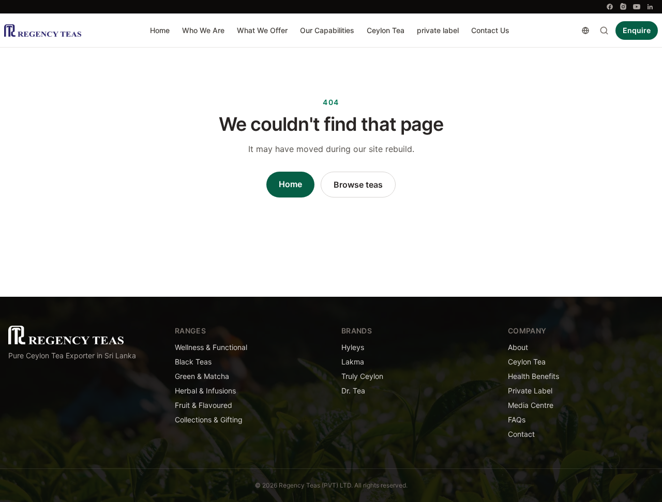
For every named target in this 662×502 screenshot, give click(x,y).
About (518, 347)
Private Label (530, 390)
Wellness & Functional (211, 347)
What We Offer (262, 30)
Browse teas (358, 184)
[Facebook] (609, 6)
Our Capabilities (327, 30)
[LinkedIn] (650, 6)
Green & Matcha (202, 376)
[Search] (604, 30)
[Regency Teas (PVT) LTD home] (42, 30)
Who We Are (203, 30)
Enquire (637, 30)
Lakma (352, 361)
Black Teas (193, 361)
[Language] (585, 30)
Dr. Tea (353, 390)
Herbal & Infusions (205, 390)
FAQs (516, 419)
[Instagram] (623, 6)
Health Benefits (533, 376)
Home (160, 30)
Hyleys (352, 347)
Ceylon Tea (385, 30)
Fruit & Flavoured (203, 405)
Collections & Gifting (209, 419)
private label (438, 30)
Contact (521, 434)
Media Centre (530, 405)
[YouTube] (636, 6)
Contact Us (490, 30)
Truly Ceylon (362, 376)
